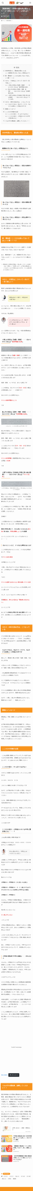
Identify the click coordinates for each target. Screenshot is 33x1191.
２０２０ (5, 1176)
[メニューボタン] (30, 3)
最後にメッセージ (10, 109)
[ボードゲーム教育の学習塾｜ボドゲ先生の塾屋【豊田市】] (16, 3)
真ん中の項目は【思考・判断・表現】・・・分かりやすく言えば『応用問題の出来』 (19, 91)
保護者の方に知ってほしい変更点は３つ (19, 73)
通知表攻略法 (6, 16)
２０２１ (11, 1176)
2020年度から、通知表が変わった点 (15, 70)
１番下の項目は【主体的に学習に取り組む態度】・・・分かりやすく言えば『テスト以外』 (19, 97)
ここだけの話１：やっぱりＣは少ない (18, 114)
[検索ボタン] (3, 3)
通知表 (14, 1178)
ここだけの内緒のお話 (11, 111)
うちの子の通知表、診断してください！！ (17, 121)
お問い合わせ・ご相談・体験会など (21, 1128)
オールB (28, 1176)
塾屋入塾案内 (4, 1075)
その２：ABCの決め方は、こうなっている (17, 102)
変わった (4, 1178)
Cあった (17, 1176)
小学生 (9, 1178)
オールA (23, 1176)
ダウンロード (15, 1075)
